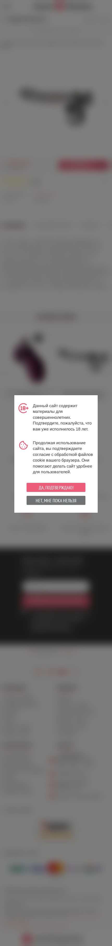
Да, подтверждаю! (56, 488)
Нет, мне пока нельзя (56, 501)
